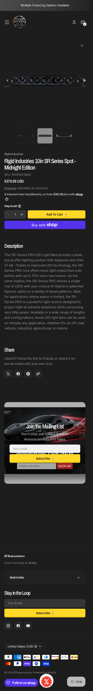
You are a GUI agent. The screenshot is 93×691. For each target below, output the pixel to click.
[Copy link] (38, 370)
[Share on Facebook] (18, 370)
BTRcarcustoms (23, 672)
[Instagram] (8, 626)
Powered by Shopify (44, 672)
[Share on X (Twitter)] (8, 370)
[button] (7, 22)
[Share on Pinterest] (28, 370)
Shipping (10, 185)
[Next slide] (78, 80)
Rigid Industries (13, 150)
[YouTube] (28, 626)
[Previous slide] (12, 80)
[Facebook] (18, 626)
